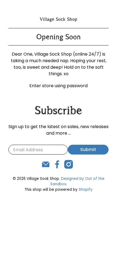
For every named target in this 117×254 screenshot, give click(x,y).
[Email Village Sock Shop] (45, 167)
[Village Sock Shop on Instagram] (68, 167)
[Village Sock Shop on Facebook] (57, 167)
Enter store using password (58, 86)
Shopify (86, 189)
